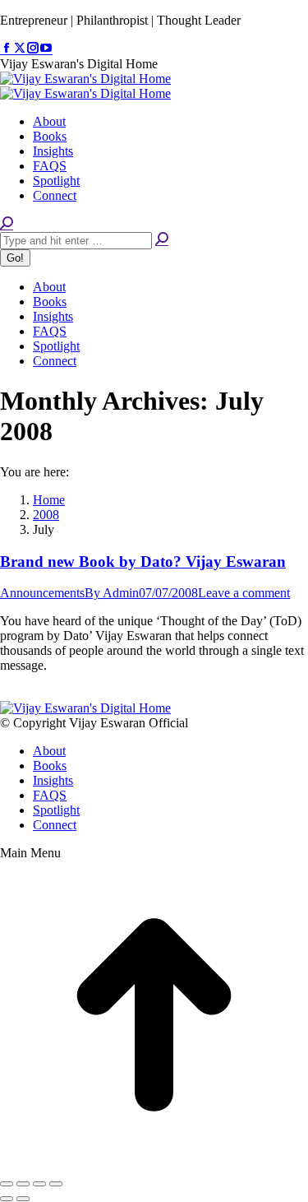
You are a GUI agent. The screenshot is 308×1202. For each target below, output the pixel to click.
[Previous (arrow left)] (6, 1198)
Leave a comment (244, 593)
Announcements (42, 593)
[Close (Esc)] (6, 1183)
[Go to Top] (154, 1165)
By (112, 593)
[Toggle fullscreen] (39, 1183)
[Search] (161, 240)
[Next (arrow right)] (23, 1198)
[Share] (23, 1183)
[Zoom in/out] (55, 1183)
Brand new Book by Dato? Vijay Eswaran (143, 561)
